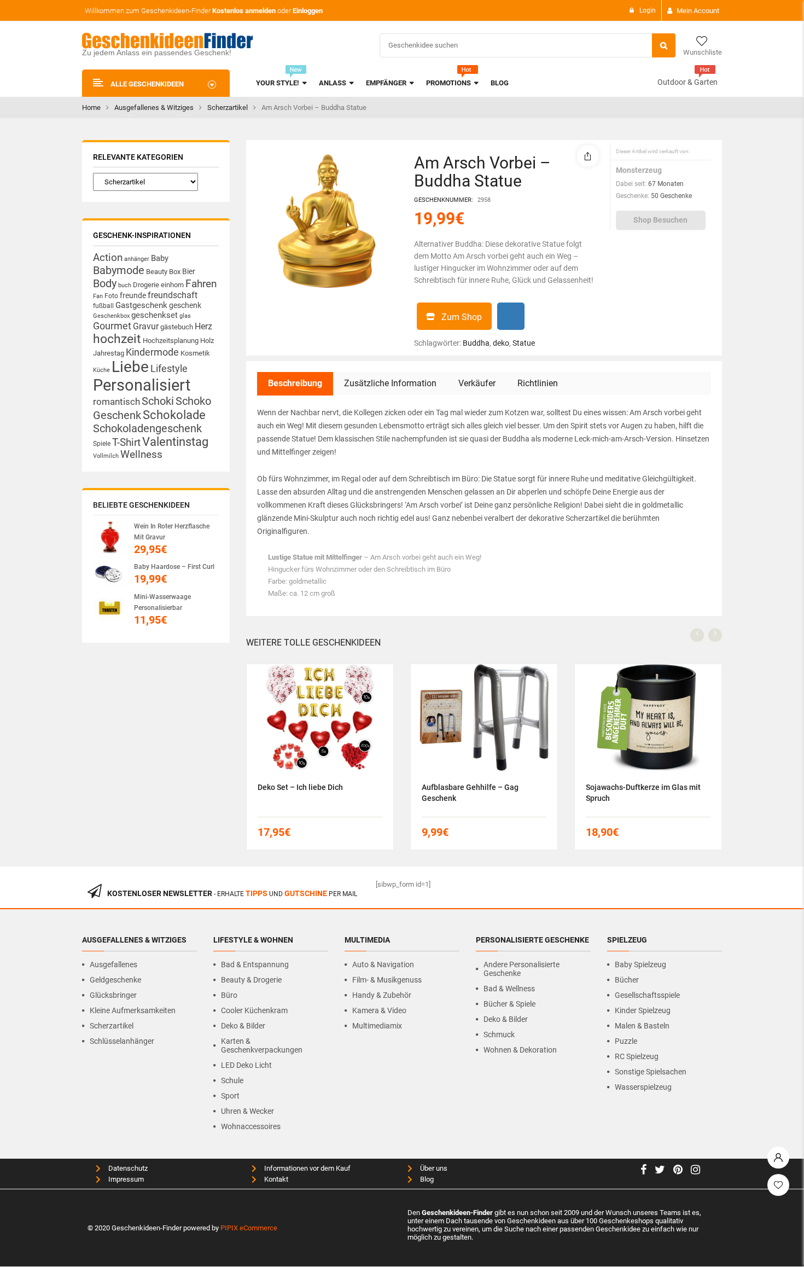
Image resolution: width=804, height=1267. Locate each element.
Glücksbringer (113, 995)
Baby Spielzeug (640, 964)
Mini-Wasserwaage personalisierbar (162, 602)
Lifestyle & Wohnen (253, 939)
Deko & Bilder (243, 1025)
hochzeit (117, 339)
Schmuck (499, 1034)
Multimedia (367, 939)
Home (91, 107)
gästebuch (176, 327)
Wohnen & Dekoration (520, 1049)
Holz (207, 340)
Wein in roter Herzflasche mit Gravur (171, 531)
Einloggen (308, 11)
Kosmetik (195, 353)
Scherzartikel (227, 107)
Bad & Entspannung (255, 964)
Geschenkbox (111, 315)
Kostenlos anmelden (244, 11)
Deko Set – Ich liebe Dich (300, 787)
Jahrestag (108, 353)
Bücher (627, 979)
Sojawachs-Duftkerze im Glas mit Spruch (643, 793)
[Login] (778, 1155)
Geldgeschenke (115, 979)
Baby (159, 258)
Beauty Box (163, 272)
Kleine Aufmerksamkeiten (133, 1010)
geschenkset (154, 315)
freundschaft (172, 295)
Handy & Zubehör (381, 995)
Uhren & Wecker (247, 1111)
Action (108, 258)
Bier (188, 271)
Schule (232, 1080)
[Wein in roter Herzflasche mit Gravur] (109, 537)
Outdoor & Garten (687, 82)
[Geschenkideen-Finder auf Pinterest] (678, 1171)
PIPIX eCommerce (248, 1228)
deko (501, 343)
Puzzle (626, 1041)
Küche (101, 370)
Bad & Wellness (509, 988)
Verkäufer (477, 383)
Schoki (158, 401)
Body (104, 283)
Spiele (101, 443)
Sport (230, 1095)
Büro (229, 995)
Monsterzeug (639, 170)
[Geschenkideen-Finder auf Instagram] (695, 1171)
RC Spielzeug (637, 1056)
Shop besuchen (660, 220)
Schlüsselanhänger (122, 1041)
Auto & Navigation (383, 964)
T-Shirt (126, 443)
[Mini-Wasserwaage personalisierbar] (109, 607)
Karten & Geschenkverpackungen (261, 1045)
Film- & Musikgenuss (387, 979)
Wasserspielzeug (643, 1087)
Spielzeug (627, 939)
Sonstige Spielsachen (650, 1071)
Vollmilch (106, 456)
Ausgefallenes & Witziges (154, 107)
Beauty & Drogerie (251, 979)
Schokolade (174, 415)
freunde (133, 295)
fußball (103, 305)
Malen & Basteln (642, 1025)
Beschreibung (295, 383)
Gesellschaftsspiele (647, 995)
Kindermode (152, 352)
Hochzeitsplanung (171, 340)
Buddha (476, 343)
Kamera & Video (379, 1010)
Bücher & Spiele (509, 1003)
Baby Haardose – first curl (174, 567)
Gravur (146, 326)
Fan (98, 296)
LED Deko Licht (246, 1065)
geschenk (185, 305)
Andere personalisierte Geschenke (521, 969)
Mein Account (698, 11)
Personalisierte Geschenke (532, 939)
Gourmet (112, 326)
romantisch (116, 401)
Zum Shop (461, 317)
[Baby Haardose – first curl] (109, 573)
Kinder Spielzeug (643, 1010)
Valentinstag (175, 442)
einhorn (172, 285)
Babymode (118, 270)
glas (185, 315)
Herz (203, 326)
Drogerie (146, 285)
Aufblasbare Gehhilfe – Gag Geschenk (470, 793)
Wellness (141, 455)
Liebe (130, 367)
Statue (523, 343)
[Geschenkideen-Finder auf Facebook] (643, 1171)
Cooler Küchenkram (254, 1010)
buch (124, 285)
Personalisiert (141, 385)
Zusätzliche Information (390, 383)
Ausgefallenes (113, 964)
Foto (111, 296)
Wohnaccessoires (251, 1126)
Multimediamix (377, 1025)
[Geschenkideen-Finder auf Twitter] (660, 1171)
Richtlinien (537, 383)
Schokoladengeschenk (147, 428)
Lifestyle (169, 368)
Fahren (201, 284)
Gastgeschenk (141, 305)
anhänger (136, 259)
